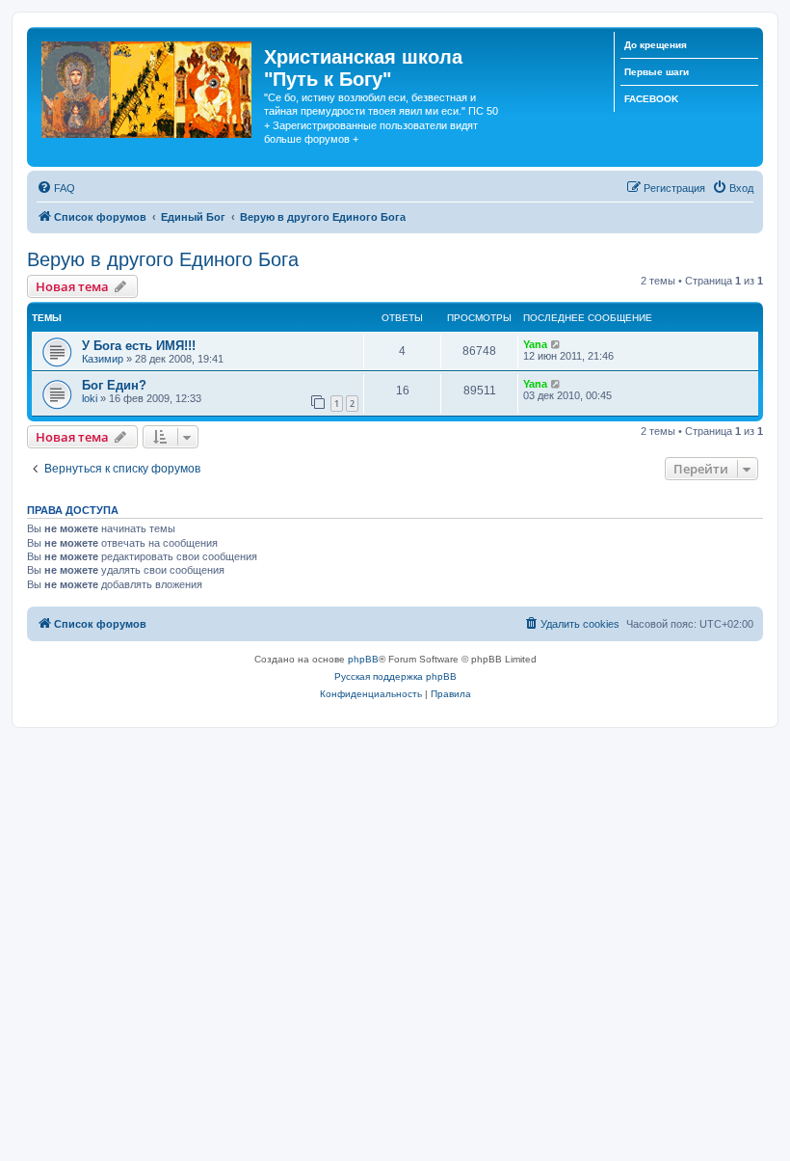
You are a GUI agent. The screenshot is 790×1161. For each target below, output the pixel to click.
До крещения (655, 45)
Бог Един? (114, 385)
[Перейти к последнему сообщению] (556, 344)
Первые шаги (656, 72)
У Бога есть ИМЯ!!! (139, 345)
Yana (535, 344)
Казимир (102, 358)
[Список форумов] (148, 86)
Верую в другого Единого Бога (163, 259)
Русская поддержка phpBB (395, 676)
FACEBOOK (651, 99)
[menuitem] (56, 188)
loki (89, 398)
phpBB (363, 659)
